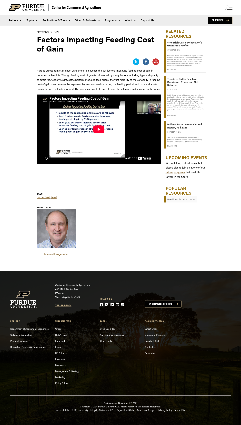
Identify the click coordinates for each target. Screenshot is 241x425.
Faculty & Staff (152, 340)
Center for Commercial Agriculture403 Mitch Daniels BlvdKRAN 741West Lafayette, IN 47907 (72, 291)
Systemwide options (160, 304)
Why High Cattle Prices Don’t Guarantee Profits (184, 44)
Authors (13, 20)
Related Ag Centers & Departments (28, 347)
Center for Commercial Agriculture (76, 7)
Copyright (85, 406)
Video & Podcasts (85, 20)
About (128, 20)
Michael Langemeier (56, 254)
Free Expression (119, 410)
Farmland (60, 340)
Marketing (60, 377)
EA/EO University (79, 410)
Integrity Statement (100, 410)
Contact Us (150, 347)
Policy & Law (62, 383)
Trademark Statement (149, 406)
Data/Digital (61, 334)
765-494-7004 (63, 305)
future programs (175, 172)
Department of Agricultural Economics (29, 328)
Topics (30, 20)
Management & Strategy (67, 371)
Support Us (147, 20)
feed (54, 197)
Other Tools (106, 340)
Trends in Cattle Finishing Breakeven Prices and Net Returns (182, 82)
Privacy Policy (165, 410)
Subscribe (218, 20)
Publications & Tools (55, 20)
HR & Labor (61, 353)
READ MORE (172, 70)
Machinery (60, 365)
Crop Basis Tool (108, 328)
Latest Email (151, 328)
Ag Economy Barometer (112, 334)
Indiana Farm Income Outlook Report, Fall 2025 (185, 125)
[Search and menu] (228, 7)
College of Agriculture (21, 334)
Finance (59, 347)
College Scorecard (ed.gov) (142, 410)
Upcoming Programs (155, 334)
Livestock (60, 359)
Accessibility (62, 410)
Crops (58, 328)
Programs (111, 20)
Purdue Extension (19, 340)
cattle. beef (43, 197)
